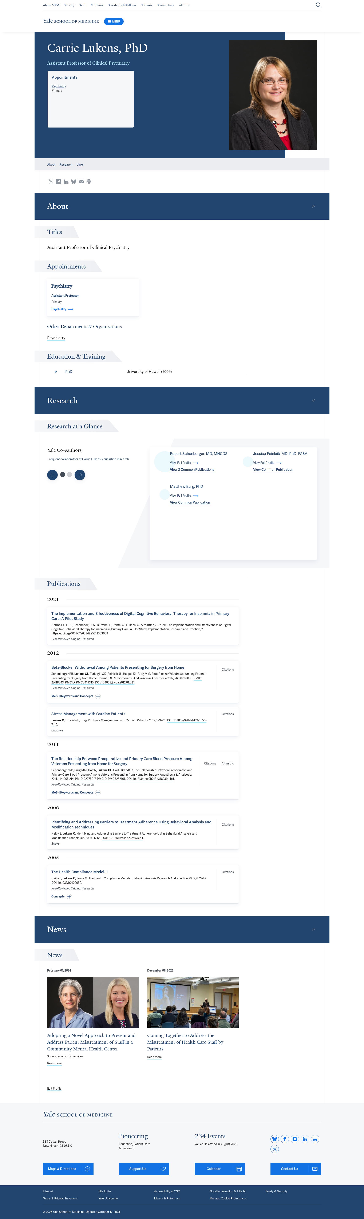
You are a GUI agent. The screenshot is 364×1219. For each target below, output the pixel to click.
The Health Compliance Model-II (79, 871)
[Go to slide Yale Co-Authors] (62, 474)
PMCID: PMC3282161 (111, 779)
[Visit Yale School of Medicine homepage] (77, 1115)
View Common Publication (273, 469)
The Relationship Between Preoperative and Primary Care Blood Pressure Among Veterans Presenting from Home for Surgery (121, 761)
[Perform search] (318, 5)
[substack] (315, 1139)
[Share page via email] (81, 181)
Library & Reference (167, 1198)
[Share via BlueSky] (73, 181)
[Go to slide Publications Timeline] (52, 475)
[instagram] (295, 1139)
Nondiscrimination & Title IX (228, 1191)
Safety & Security (276, 1191)
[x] (274, 1149)
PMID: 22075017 (85, 779)
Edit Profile (54, 1088)
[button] (273, 95)
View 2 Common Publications (192, 469)
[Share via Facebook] (58, 181)
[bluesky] (274, 1139)
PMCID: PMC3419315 (79, 682)
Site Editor (105, 1191)
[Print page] (88, 181)
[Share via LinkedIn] (66, 181)
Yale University (108, 1198)
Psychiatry (59, 86)
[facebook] (285, 1139)
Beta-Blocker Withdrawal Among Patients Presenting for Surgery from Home (117, 667)
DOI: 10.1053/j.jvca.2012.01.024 (114, 682)
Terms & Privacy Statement (60, 1198)
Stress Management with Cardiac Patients (88, 713)
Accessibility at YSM (167, 1191)
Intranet (48, 1191)
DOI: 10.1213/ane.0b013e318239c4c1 (150, 779)
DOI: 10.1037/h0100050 (66, 883)
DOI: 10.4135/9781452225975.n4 (122, 838)
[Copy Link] (313, 206)
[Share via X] (51, 181)
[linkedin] (305, 1139)
